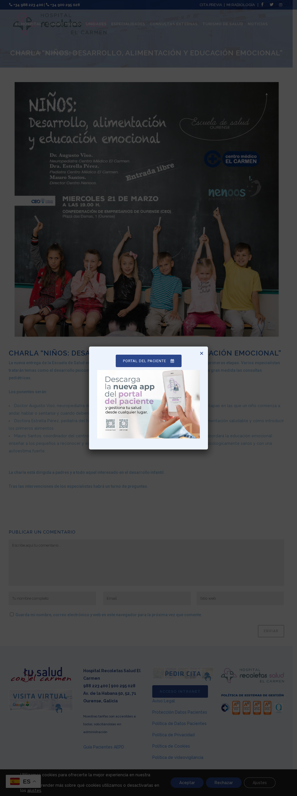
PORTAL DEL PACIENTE (144, 361)
